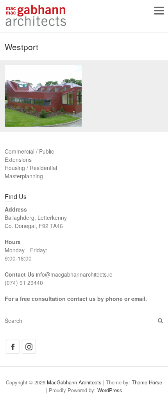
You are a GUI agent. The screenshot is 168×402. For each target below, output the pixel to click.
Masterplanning (24, 176)
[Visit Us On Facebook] (13, 343)
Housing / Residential (31, 168)
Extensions (18, 159)
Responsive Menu (158, 10)
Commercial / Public (29, 151)
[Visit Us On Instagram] (29, 343)
